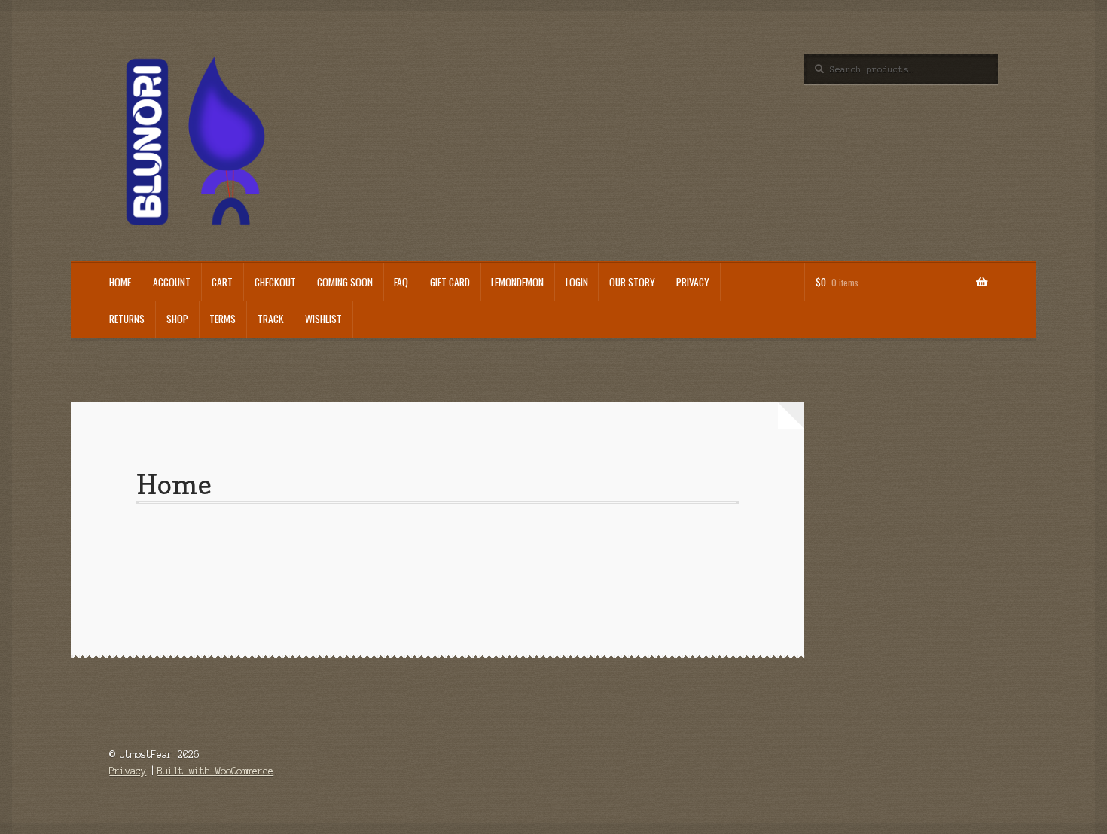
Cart (222, 281)
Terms (222, 318)
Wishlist (323, 318)
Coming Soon (345, 281)
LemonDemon (517, 281)
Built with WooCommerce (215, 771)
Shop (177, 318)
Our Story (632, 281)
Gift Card (450, 281)
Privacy (692, 281)
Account (172, 281)
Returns (127, 318)
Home (120, 281)
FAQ (401, 281)
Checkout (275, 281)
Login (577, 281)
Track (271, 318)
